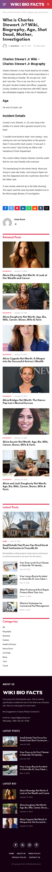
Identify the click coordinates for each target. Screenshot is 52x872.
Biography (7, 631)
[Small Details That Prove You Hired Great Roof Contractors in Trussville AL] (26, 525)
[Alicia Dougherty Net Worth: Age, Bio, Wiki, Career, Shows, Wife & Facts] (26, 296)
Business (6, 636)
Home (11, 853)
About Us (21, 853)
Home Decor (8, 649)
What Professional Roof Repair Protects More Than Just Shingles (34, 592)
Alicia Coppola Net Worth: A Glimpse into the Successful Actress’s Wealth (33, 822)
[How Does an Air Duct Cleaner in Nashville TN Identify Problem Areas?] (10, 566)
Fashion (6, 640)
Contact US (34, 857)
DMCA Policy (34, 853)
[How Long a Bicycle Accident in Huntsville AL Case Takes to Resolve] (10, 580)
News (5, 657)
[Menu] (4, 4)
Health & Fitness (9, 644)
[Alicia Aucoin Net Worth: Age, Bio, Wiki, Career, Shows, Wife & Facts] (26, 421)
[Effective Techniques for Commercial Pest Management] (10, 607)
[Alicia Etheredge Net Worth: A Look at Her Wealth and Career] (26, 255)
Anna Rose (15, 46)
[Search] (48, 4)
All (4, 627)
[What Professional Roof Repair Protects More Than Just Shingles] (10, 593)
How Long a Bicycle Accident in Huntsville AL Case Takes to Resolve (34, 579)
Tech (5, 661)
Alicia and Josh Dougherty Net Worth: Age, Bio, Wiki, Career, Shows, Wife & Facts (25, 486)
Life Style (7, 653)
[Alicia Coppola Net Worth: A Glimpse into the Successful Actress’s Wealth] (26, 338)
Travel (5, 666)
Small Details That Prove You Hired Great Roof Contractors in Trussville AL (34, 740)
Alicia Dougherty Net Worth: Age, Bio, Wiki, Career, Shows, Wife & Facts (33, 808)
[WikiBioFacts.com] (27, 4)
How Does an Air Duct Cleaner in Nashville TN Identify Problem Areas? (34, 565)
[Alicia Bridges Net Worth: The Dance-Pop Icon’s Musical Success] (26, 380)
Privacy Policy (19, 857)
